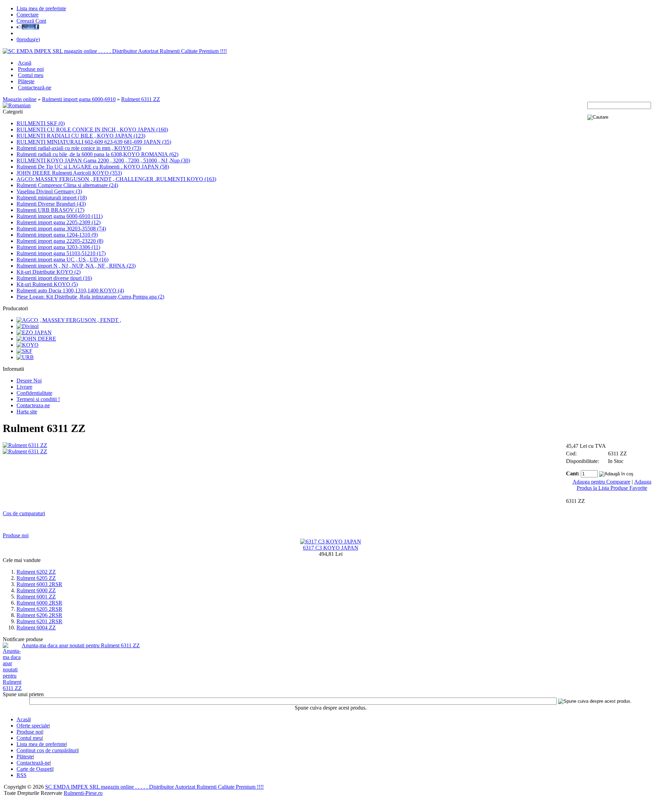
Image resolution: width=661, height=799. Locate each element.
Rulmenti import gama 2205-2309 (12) (59, 222)
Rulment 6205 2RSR (39, 609)
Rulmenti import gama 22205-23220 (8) (60, 241)
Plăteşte (26, 81)
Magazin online (19, 99)
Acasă (24, 63)
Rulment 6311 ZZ (140, 99)
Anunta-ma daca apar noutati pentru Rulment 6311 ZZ (81, 645)
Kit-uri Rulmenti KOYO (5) (47, 284)
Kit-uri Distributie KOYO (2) (49, 272)
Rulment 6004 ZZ (36, 627)
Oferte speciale (33, 725)
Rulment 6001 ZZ (36, 597)
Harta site (27, 411)
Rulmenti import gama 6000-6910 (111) (60, 216)
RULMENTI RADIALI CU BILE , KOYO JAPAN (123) (81, 136)
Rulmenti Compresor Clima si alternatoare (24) (67, 185)
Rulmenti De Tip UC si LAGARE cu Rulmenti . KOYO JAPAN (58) (93, 167)
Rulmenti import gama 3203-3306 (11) (58, 247)
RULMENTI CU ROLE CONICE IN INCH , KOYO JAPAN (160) (92, 129)
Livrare (24, 387)
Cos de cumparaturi (24, 513)
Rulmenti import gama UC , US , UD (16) (62, 259)
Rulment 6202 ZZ (36, 572)
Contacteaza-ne (33, 405)
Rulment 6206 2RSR (39, 615)
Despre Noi (29, 381)
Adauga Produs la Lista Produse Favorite (614, 485)
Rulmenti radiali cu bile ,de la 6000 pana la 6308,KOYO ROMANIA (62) (97, 154)
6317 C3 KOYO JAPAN (330, 548)
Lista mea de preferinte (41, 8)
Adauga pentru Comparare (601, 482)
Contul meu (30, 75)
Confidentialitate (34, 393)
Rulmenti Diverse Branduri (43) (51, 204)
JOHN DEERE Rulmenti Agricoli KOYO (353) (69, 173)
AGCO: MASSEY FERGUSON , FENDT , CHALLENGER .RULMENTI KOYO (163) (116, 179)
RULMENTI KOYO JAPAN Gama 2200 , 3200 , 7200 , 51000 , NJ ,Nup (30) (103, 160)
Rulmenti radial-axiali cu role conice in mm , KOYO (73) (79, 148)
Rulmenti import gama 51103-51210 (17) (61, 253)
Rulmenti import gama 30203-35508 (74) (61, 228)
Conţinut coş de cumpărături (47, 750)
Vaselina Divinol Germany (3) (49, 191)
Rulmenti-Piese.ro (83, 793)
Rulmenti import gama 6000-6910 (79, 99)
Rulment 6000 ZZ (36, 590)
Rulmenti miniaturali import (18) (52, 198)
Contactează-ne (34, 87)
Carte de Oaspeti (35, 769)
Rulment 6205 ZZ (36, 578)
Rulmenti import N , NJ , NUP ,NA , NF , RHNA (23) (76, 266)
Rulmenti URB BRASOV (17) (50, 210)
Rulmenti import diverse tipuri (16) (54, 278)
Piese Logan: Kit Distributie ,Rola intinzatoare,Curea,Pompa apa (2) (90, 297)
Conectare (28, 15)
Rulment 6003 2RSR (39, 584)
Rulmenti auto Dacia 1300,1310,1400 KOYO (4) (70, 290)
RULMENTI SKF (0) (41, 123)
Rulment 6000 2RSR (39, 603)
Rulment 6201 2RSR (39, 621)
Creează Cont (31, 21)
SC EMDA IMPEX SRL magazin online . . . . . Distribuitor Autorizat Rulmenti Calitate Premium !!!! (154, 787)
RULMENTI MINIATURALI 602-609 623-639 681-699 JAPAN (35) (94, 142)
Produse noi (31, 69)
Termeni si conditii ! (38, 399)
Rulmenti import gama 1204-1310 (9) (57, 235)
